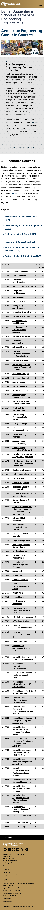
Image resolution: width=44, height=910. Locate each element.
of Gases (20, 586)
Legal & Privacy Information (12, 888)
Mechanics (19, 321)
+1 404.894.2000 (11, 861)
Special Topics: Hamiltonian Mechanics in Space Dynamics (20, 772)
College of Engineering (12, 22)
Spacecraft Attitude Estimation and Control (22, 402)
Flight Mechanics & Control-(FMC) (21, 234)
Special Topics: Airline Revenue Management (21, 780)
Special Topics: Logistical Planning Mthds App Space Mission (20, 799)
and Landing (21, 395)
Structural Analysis (19, 329)
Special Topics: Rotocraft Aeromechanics (19, 666)
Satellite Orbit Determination (18, 409)
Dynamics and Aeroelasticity (21, 353)
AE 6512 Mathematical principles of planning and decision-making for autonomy (22, 510)
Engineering (21, 429)
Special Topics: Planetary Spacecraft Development (21, 809)
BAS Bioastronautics (21, 641)
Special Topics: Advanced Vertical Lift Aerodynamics (21, 684)
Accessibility (7, 898)
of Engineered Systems (21, 367)
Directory (6, 869)
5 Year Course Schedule (21, 147)
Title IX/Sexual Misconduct (12, 893)
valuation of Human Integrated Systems (20, 564)
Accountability (7, 901)
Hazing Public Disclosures (11, 896)
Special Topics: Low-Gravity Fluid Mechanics (22, 658)
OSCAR (34, 123)
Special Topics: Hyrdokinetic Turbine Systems (21, 788)
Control (20, 488)
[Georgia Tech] (13, 844)
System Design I (20, 417)
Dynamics (21, 293)
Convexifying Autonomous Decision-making (22, 648)
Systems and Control (20, 527)
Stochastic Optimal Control (21, 545)
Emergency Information (10, 875)
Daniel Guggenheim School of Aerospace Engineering (17, 15)
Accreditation (7, 904)
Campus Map (9, 863)
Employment (7, 872)
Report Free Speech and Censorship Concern (18, 906)
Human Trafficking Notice (11, 890)
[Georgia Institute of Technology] (11, 3)
